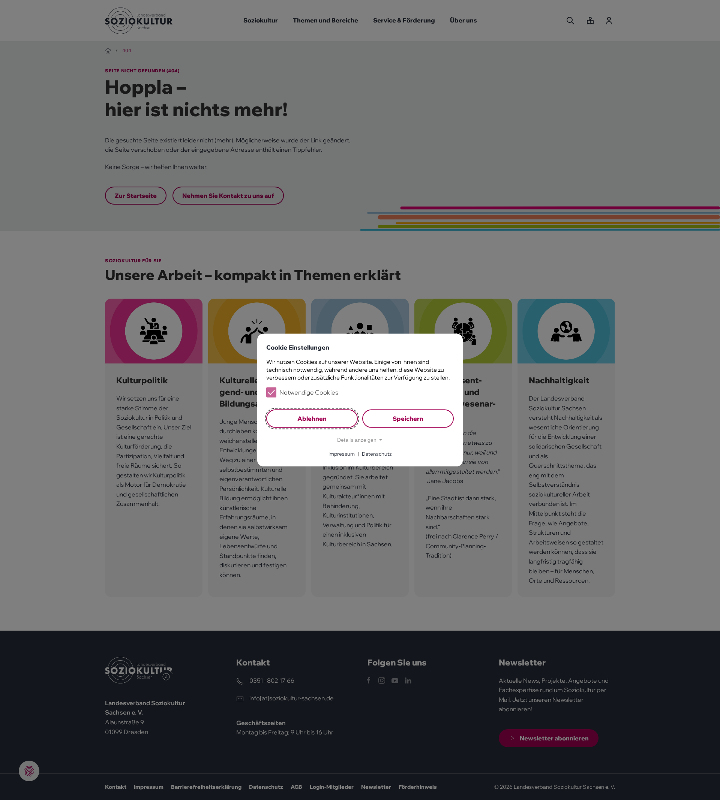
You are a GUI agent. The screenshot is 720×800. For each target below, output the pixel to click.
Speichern (408, 418)
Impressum (341, 454)
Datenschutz (377, 454)
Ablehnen (312, 418)
